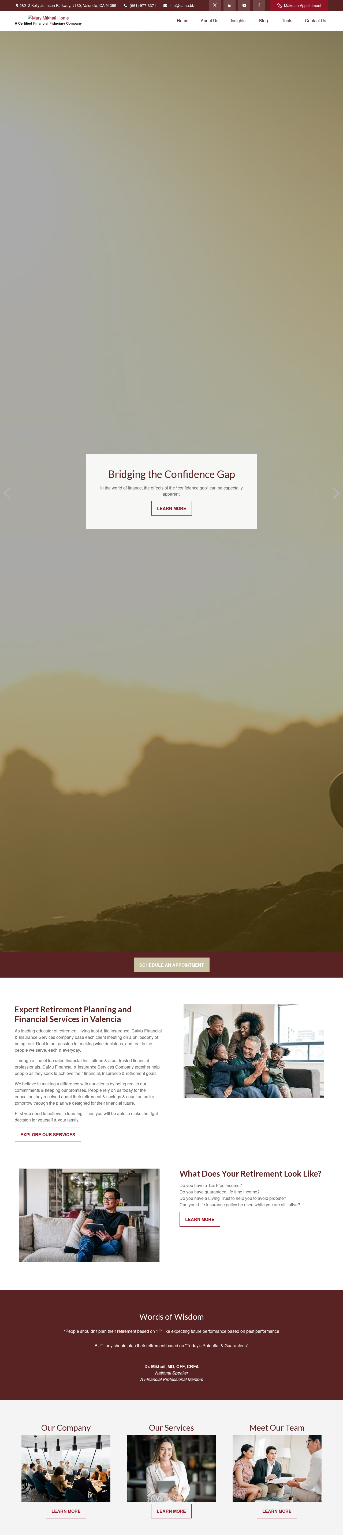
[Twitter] (215, 5)
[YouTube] (244, 5)
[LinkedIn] (229, 5)
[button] (183, 20)
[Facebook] (259, 5)
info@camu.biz (182, 5)
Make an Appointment (302, 5)
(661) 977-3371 (143, 5)
